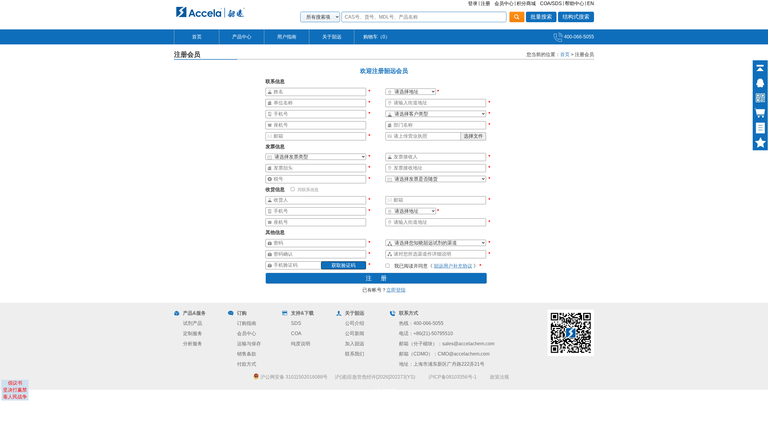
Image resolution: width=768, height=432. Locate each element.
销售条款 (246, 353)
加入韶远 (354, 343)
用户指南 (286, 36)
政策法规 (499, 377)
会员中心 (504, 3)
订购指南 (246, 323)
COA (296, 333)
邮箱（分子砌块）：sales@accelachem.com (446, 343)
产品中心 (241, 36)
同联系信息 (308, 189)
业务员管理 (384, 391)
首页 (197, 36)
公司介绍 (354, 323)
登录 (473, 3)
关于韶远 (331, 36)
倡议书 (15, 383)
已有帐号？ (384, 289)
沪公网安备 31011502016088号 (293, 377)
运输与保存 (249, 343)
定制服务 (192, 333)
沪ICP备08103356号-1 (452, 377)
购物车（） (376, 36)
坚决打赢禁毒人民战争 (15, 393)
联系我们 (354, 353)
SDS (296, 323)
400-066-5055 (578, 36)
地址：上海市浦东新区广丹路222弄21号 (441, 364)
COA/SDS (551, 3)
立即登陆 (396, 289)
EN (590, 3)
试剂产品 (192, 323)
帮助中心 (574, 3)
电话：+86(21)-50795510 (426, 333)
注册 (485, 3)
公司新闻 (354, 333)
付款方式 (246, 364)
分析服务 (192, 343)
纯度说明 (300, 343)
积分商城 (526, 3)
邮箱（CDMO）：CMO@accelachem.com (444, 353)
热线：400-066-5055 (421, 323)
